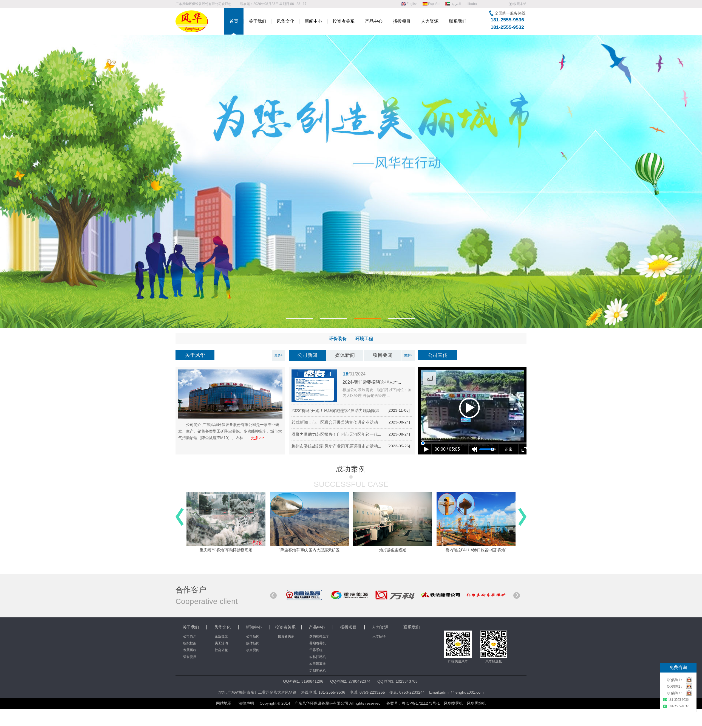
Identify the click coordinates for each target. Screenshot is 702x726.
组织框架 (189, 643)
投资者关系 (286, 636)
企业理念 (221, 636)
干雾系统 (315, 650)
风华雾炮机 (476, 703)
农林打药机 (317, 657)
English (412, 4)
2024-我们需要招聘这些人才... (371, 382)
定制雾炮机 (317, 671)
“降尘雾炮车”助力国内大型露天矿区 (226, 550)
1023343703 (407, 681)
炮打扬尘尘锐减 (309, 550)
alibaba (471, 4)
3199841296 (312, 681)
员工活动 (221, 643)
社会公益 (221, 650)
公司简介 (189, 636)
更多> (278, 355)
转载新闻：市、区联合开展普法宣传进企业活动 (334, 422)
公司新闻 (307, 355)
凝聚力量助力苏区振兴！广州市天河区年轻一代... (336, 434)
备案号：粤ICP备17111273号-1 (413, 703)
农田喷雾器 (317, 664)
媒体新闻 (345, 355)
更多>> (257, 437)
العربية (456, 4)
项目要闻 (382, 355)
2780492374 (359, 681)
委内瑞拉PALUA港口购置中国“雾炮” (392, 550)
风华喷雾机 (453, 703)
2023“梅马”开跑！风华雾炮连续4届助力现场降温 (335, 410)
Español (434, 4)
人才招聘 (379, 636)
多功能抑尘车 (319, 636)
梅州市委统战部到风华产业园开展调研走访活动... (336, 446)
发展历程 (189, 650)
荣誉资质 (189, 657)
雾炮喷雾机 (317, 643)
